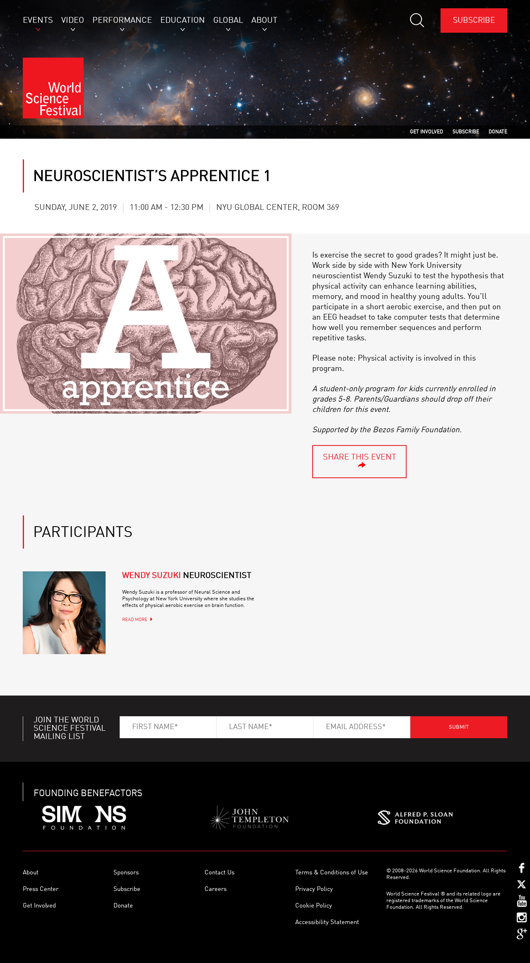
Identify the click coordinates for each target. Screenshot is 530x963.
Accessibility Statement (327, 923)
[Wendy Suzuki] (64, 612)
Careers (215, 889)
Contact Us (219, 873)
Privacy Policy (314, 889)
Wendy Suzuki (186, 576)
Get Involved (39, 906)
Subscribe (474, 20)
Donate (123, 906)
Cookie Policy (313, 906)
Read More (134, 620)
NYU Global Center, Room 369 (277, 208)
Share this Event (359, 457)
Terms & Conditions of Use (331, 873)
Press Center (40, 889)
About (31, 873)
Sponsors (126, 873)
